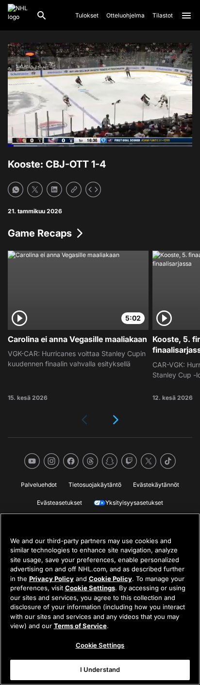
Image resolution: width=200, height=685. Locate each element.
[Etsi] (42, 15)
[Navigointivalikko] (186, 15)
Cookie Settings (90, 588)
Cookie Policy (110, 578)
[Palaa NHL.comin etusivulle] (18, 15)
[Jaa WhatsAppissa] (15, 189)
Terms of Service (80, 626)
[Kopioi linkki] (74, 189)
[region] (100, 599)
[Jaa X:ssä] (35, 189)
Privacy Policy (51, 578)
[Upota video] (93, 189)
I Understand (100, 669)
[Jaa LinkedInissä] (54, 189)
